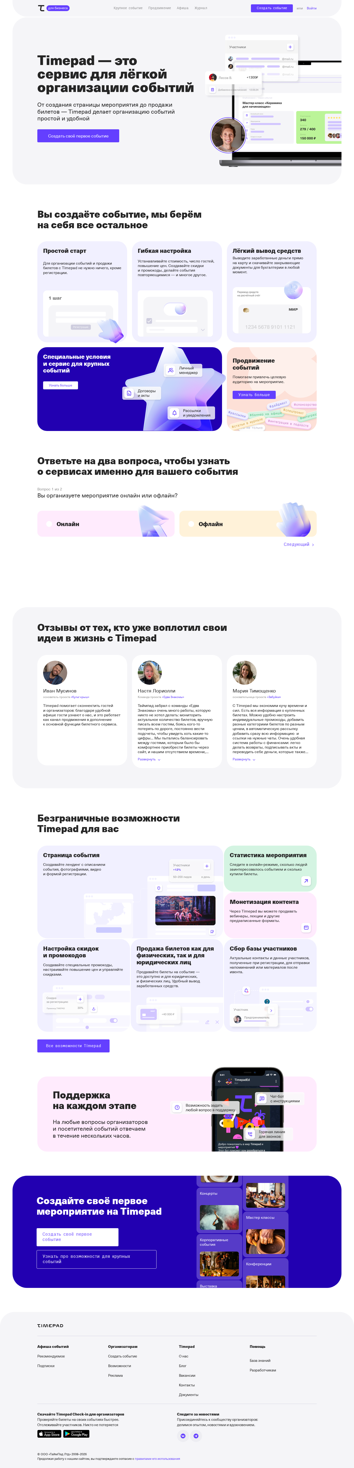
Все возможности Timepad (73, 1046)
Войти (312, 8)
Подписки (45, 1365)
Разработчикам (263, 1370)
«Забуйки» (274, 697)
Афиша (183, 8)
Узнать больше (60, 385)
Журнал (201, 8)
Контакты (187, 1385)
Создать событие (272, 8)
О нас (183, 1356)
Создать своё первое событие (78, 135)
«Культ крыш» (80, 697)
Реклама (115, 1375)
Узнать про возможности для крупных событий (86, 1259)
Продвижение (159, 8)
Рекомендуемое (51, 1356)
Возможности (119, 1365)
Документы (188, 1394)
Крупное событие (128, 8)
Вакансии (187, 1375)
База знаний (260, 1360)
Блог (182, 1365)
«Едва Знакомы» (173, 697)
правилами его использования (157, 1458)
